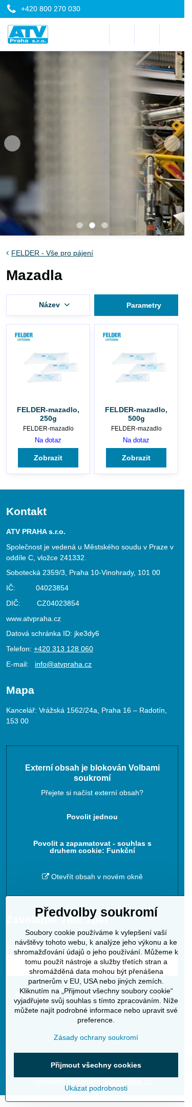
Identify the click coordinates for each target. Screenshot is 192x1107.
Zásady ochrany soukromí (96, 1037)
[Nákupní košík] (147, 34)
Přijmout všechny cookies (96, 1065)
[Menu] (172, 34)
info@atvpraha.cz (63, 664)
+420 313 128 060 (63, 649)
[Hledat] (122, 34)
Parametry (142, 305)
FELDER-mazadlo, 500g (136, 414)
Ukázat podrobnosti (96, 1088)
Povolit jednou (92, 817)
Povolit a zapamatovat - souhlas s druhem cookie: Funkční (92, 847)
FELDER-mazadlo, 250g (48, 414)
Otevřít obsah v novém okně (96, 876)
